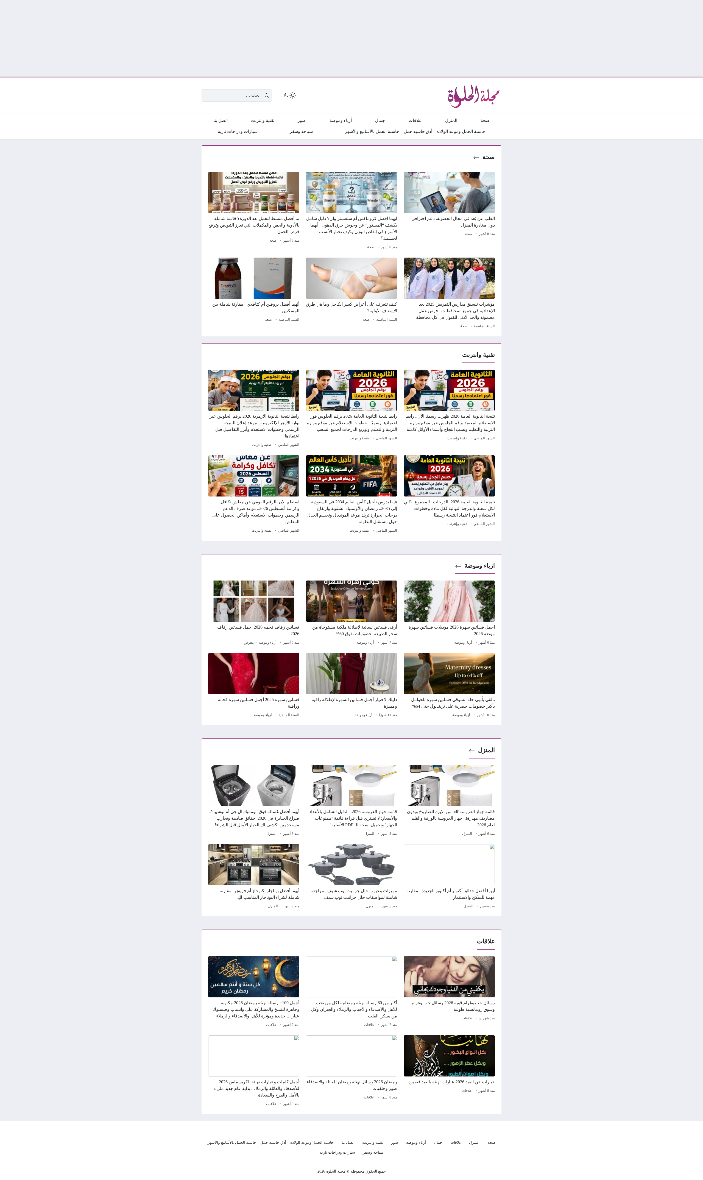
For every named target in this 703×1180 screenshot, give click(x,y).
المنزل (486, 750)
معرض (249, 643)
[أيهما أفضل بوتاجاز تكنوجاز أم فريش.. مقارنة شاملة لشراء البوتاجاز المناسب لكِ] (253, 877)
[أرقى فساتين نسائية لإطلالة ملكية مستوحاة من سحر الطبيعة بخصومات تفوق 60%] (351, 613)
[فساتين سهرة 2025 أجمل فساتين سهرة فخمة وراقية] (253, 686)
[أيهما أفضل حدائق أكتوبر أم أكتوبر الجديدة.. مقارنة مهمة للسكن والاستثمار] (449, 877)
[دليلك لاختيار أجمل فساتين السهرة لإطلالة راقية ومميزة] (351, 686)
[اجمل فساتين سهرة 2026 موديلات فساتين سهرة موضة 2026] (449, 613)
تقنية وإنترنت (457, 438)
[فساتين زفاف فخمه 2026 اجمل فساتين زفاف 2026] (253, 613)
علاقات (467, 1018)
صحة (488, 157)
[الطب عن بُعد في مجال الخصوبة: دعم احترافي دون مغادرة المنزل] (449, 211)
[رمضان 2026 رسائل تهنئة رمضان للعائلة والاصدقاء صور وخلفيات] (351, 1071)
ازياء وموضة (479, 565)
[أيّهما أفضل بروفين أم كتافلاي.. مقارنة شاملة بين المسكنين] (253, 294)
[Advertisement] (538, 38)
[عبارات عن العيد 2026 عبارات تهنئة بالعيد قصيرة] (449, 1071)
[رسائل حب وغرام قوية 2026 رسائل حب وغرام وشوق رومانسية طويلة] (449, 992)
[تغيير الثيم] (289, 95)
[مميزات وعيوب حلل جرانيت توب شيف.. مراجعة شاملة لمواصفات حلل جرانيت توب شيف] (351, 877)
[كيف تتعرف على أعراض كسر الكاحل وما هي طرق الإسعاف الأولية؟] (351, 294)
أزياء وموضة (463, 643)
